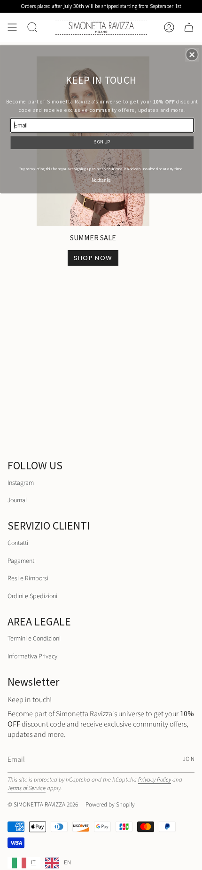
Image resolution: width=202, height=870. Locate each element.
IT (33, 862)
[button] (192, 54)
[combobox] (24, 863)
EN (67, 862)
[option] (58, 863)
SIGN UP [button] (102, 142)
